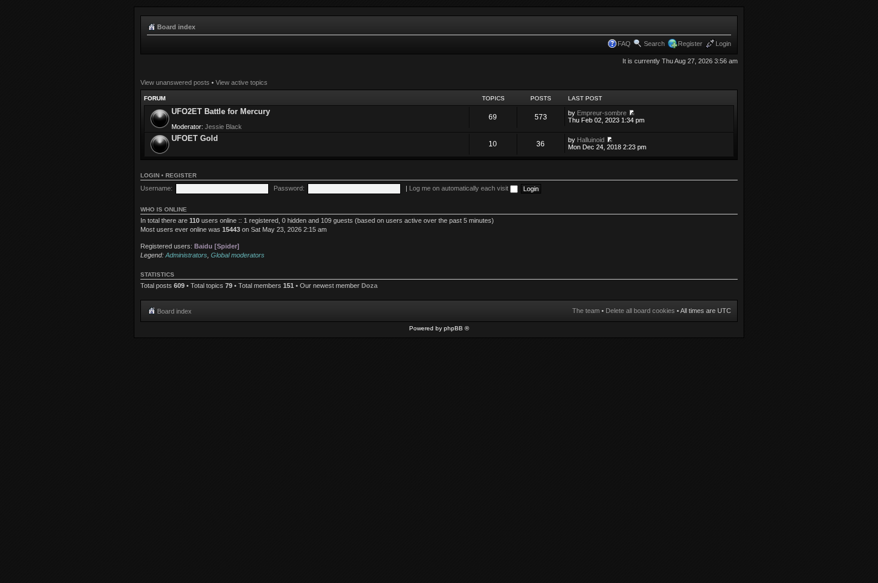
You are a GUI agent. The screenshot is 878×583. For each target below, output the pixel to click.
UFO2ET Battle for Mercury (220, 111)
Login (723, 43)
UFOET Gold (194, 138)
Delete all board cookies (640, 310)
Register (690, 43)
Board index (176, 26)
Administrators (186, 255)
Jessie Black (223, 126)
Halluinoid (590, 139)
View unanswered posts (175, 82)
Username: (156, 188)
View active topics (242, 82)
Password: (289, 188)
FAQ (624, 43)
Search (654, 43)
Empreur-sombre (602, 112)
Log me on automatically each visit (459, 188)
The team (586, 310)
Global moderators (238, 255)
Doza (369, 285)
